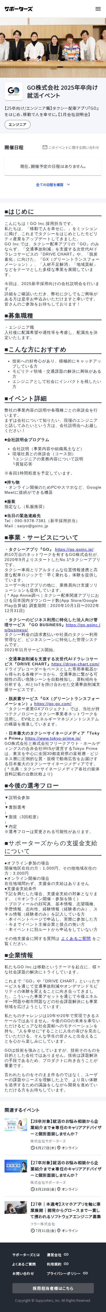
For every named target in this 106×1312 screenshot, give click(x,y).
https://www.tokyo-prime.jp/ (53, 738)
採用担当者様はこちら (53, 1288)
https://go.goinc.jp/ (74, 549)
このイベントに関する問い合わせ (73, 147)
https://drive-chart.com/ (75, 664)
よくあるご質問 (76, 938)
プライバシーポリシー (64, 1273)
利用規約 (54, 1264)
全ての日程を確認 (49, 184)
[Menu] (99, 9)
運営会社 (54, 1254)
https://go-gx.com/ (53, 703)
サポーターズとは (26, 1254)
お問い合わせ (23, 1273)
